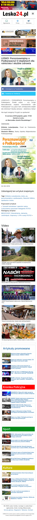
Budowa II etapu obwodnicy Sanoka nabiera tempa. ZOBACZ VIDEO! (21, 354)
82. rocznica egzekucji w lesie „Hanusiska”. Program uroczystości (21, 485)
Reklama (28, 23)
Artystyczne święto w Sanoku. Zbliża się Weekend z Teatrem (22, 497)
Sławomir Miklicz (29, 198)
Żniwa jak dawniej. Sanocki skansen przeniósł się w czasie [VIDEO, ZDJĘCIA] (22, 447)
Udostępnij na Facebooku (14, 89)
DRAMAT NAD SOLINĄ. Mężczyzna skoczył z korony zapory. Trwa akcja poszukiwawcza (21, 406)
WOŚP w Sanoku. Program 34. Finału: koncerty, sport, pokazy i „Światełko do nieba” (22, 379)
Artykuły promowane (16, 348)
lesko (23, 196)
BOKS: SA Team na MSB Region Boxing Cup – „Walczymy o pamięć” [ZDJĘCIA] (22, 372)
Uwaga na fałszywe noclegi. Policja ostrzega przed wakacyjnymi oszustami (22, 411)
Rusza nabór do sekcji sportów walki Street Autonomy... (16, 282)
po (26, 196)
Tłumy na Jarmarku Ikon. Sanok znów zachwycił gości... (16, 321)
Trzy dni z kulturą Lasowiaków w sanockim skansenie (20, 491)
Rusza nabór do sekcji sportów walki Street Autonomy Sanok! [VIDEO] (21, 440)
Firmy (17, 23)
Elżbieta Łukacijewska (12, 196)
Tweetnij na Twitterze (12, 93)
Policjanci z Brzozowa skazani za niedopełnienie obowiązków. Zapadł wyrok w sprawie (21, 367)
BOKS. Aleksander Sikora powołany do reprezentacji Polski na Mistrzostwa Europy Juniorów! (22, 435)
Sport (6, 429)
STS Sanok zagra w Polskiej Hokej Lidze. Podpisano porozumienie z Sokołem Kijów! (22, 454)
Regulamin (17, 510)
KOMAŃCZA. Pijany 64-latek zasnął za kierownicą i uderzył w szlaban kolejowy (22, 392)
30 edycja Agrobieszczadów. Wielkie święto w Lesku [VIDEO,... (18, 339)
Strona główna (8, 510)
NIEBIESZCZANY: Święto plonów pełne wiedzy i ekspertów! (17, 244)
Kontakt (30, 510)
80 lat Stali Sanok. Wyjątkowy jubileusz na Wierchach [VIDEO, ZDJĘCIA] (22, 459)
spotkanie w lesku (7, 200)
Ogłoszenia (6, 23)
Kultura (7, 467)
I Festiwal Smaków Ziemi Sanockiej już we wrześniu (22, 473)
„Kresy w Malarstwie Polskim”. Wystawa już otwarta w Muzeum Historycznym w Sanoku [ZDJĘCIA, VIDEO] (22, 480)
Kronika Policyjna (14, 387)
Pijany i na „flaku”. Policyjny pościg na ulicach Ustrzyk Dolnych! (22, 417)
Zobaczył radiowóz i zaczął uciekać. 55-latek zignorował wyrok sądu (22, 360)
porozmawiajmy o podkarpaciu (11, 198)
